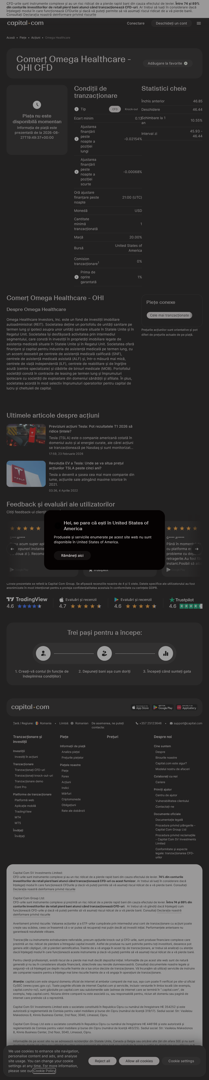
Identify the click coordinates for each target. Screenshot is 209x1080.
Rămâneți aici (72, 555)
